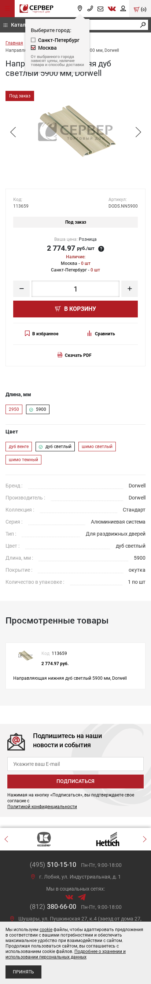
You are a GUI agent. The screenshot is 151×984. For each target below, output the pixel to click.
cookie (46, 929)
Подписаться (75, 781)
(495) (53, 864)
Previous (12, 132)
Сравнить (105, 333)
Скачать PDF (78, 355)
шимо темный (23, 459)
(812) (53, 906)
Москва (47, 47)
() (143, 8)
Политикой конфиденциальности (42, 806)
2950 (14, 409)
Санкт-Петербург (59, 40)
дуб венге (19, 446)
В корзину (79, 308)
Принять (23, 972)
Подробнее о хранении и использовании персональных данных (65, 954)
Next (138, 132)
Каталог (21, 24)
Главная (14, 43)
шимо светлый (97, 446)
